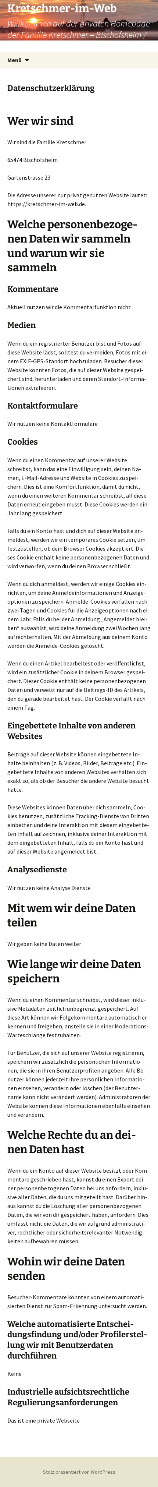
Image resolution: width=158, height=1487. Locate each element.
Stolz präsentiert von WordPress (79, 1472)
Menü (14, 60)
